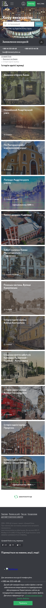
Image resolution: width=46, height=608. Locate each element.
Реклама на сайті (14, 514)
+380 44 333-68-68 (9, 49)
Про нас (24, 514)
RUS (38, 3)
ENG (42, 3)
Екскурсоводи (32, 514)
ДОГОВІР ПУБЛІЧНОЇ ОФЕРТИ (12, 517)
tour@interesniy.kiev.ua (11, 52)
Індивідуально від (23, 205)
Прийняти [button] (23, 603)
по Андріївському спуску (22, 28)
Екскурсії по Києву (10, 59)
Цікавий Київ (6, 56)
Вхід (23, 3)
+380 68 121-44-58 (31, 49)
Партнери (4, 514)
